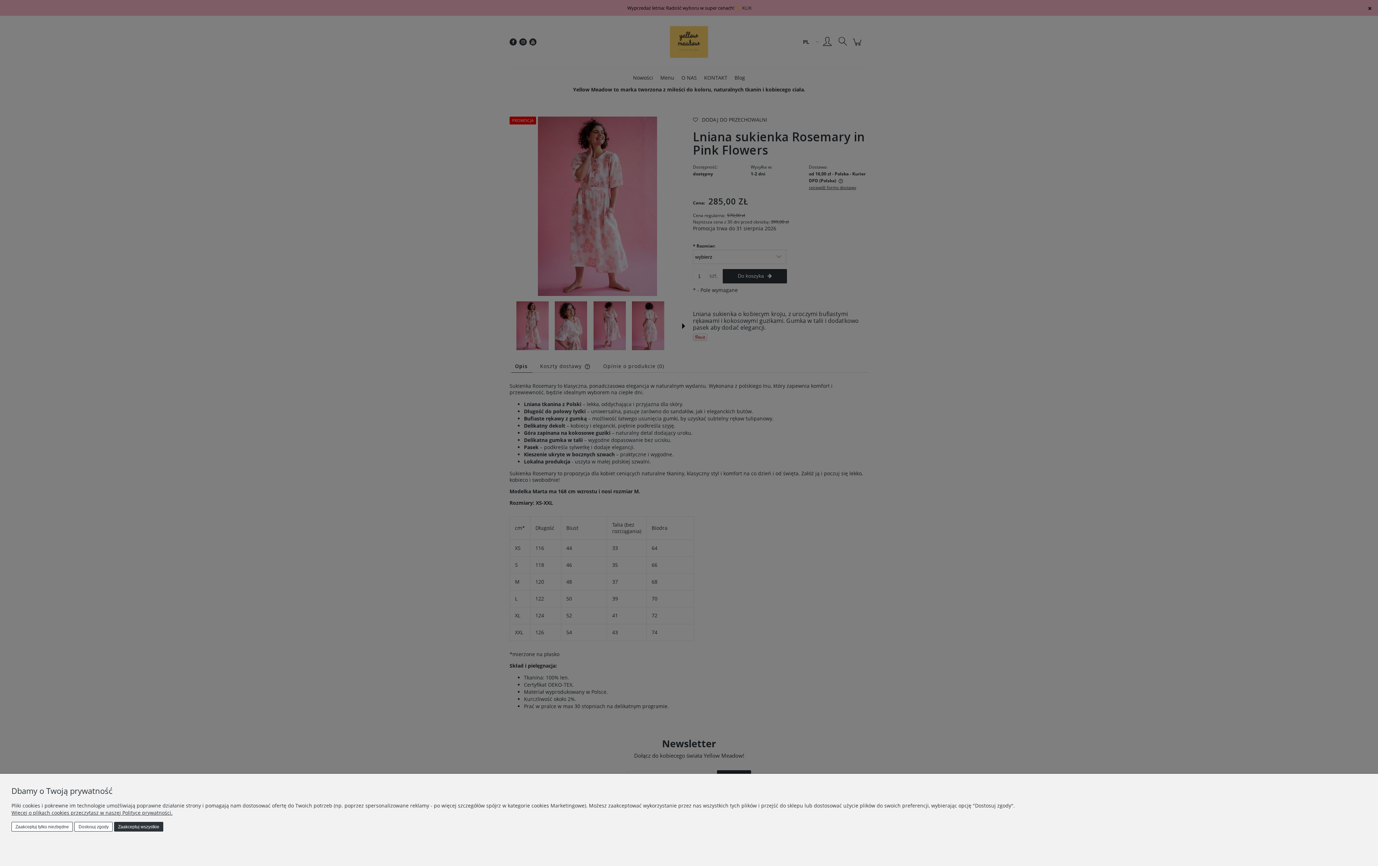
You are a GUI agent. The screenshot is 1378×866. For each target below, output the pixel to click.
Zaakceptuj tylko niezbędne (42, 826)
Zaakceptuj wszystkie (138, 826)
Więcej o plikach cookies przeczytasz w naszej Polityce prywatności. (92, 812)
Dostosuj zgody (94, 826)
